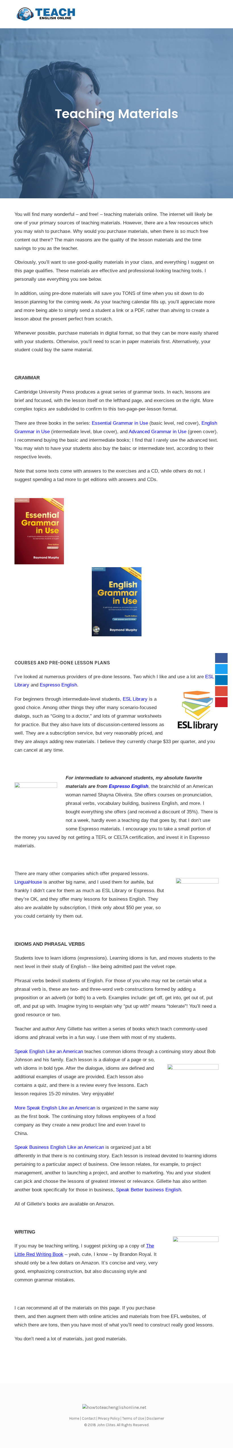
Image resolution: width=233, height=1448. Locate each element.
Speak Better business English (148, 1189)
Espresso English (58, 685)
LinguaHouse (28, 882)
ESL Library (135, 699)
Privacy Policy (109, 1418)
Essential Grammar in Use (120, 423)
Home (74, 1418)
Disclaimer (155, 1418)
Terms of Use (133, 1418)
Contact (88, 1418)
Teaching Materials (116, 114)
